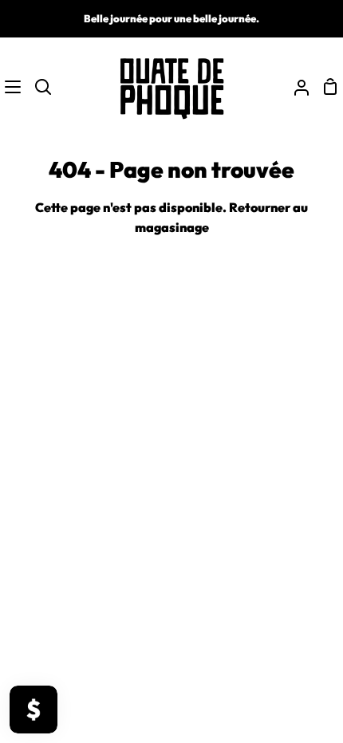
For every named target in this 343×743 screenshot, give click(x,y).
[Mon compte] (295, 86)
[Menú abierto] (11, 87)
